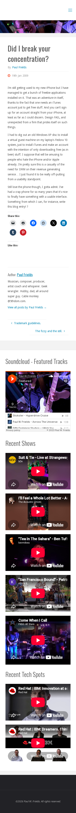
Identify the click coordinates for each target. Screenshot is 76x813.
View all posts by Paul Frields (27, 307)
